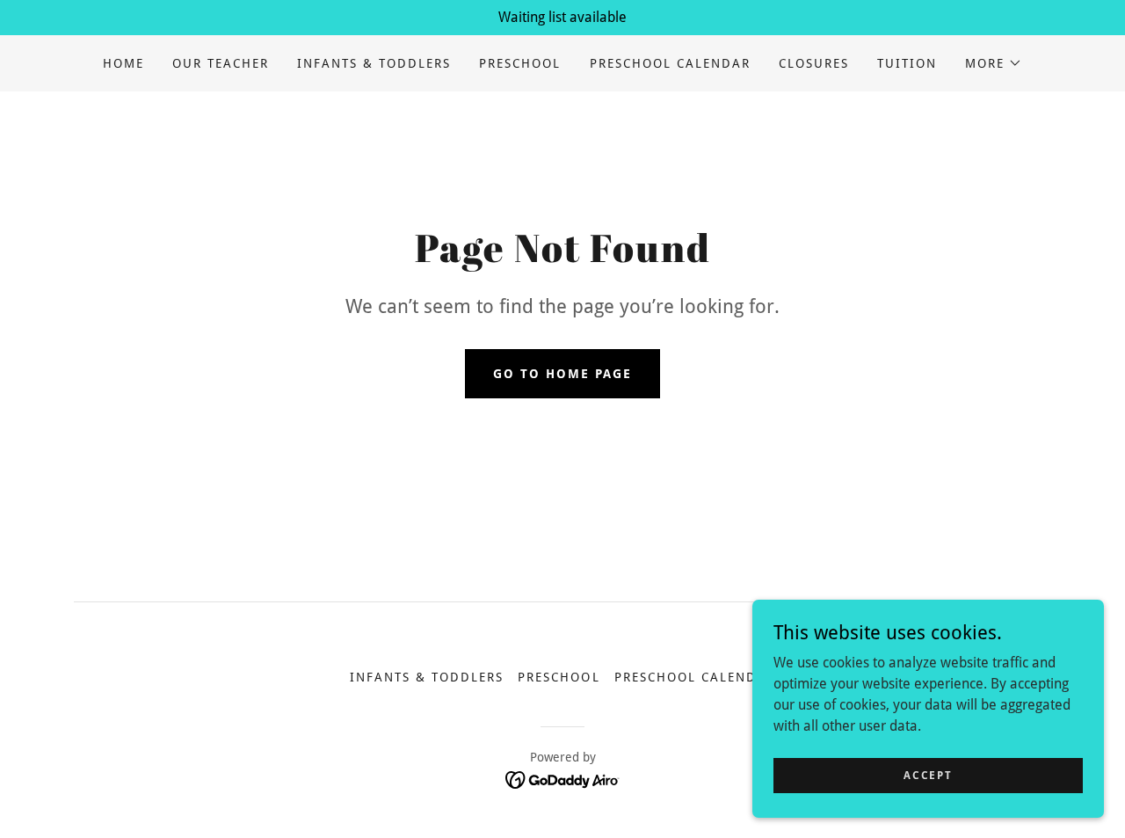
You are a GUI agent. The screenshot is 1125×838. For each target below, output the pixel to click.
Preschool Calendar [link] (670, 63)
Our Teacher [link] (220, 63)
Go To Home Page (562, 374)
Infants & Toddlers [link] (374, 63)
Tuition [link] (907, 63)
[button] (993, 63)
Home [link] (123, 63)
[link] (563, 778)
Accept (928, 775)
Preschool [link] (520, 63)
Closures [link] (814, 63)
